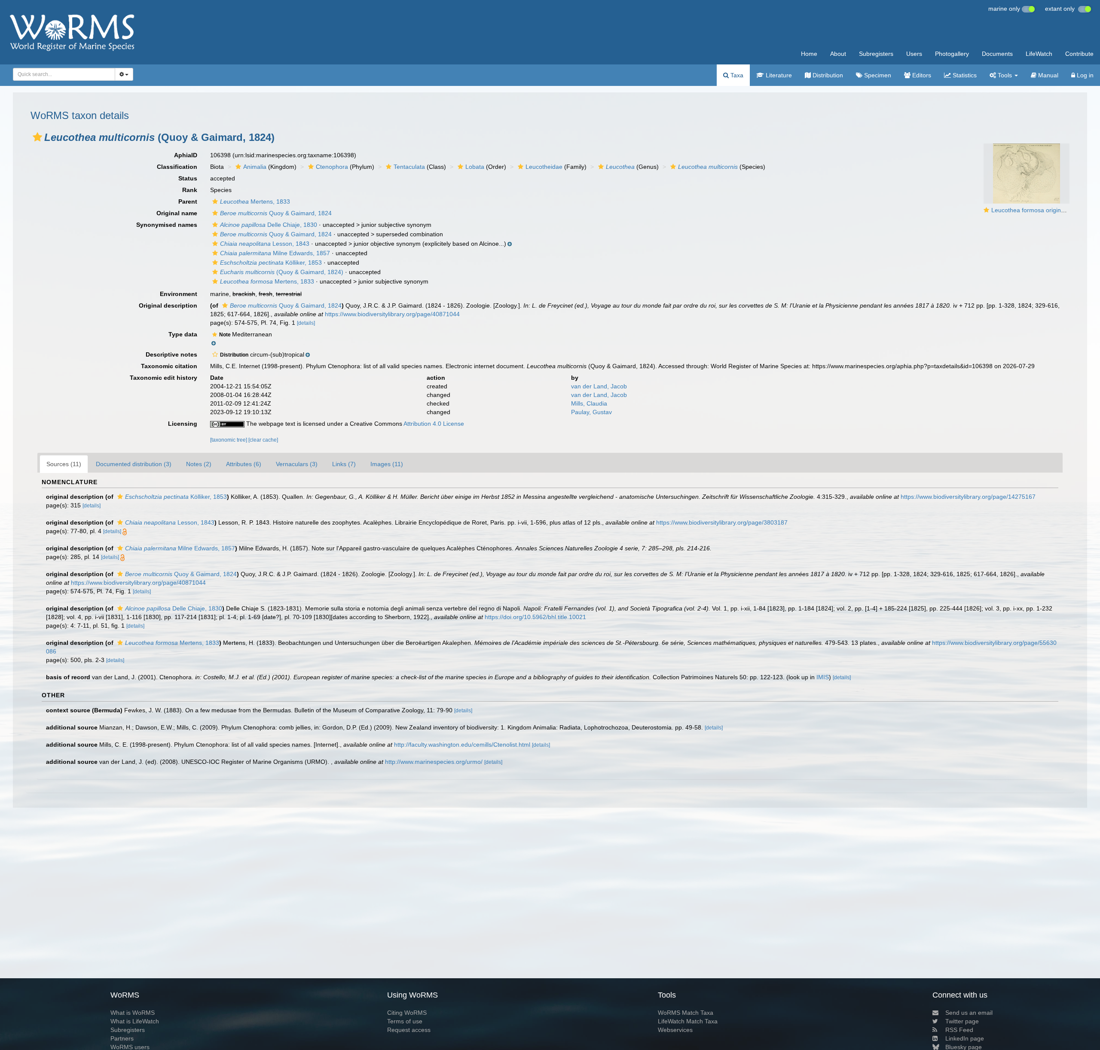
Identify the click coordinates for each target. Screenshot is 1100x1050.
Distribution (827, 75)
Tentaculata (409, 166)
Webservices (675, 1029)
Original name (176, 213)
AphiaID (185, 155)
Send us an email (969, 1012)
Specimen (876, 75)
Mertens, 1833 (255, 201)
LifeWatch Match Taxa (688, 1021)
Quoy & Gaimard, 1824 (276, 213)
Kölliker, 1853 (271, 262)
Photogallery (952, 53)
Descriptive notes (171, 354)
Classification (177, 166)
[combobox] (64, 74)
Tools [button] (1005, 75)
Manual (1047, 75)
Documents (997, 53)
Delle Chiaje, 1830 (268, 224)
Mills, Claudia (589, 403)
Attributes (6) (243, 464)
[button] (37, 137)
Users (914, 53)
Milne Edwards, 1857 (275, 253)
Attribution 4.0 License (433, 423)
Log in (1084, 75)
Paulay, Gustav (591, 412)
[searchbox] (61, 74)
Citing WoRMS (407, 1012)
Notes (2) (198, 464)
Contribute (1079, 53)
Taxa (736, 75)
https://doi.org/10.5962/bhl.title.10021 (535, 617)
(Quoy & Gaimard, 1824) (281, 272)
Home (809, 53)
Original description (168, 305)
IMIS (822, 677)
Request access (409, 1029)
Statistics (964, 75)
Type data (182, 334)
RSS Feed (959, 1029)
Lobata (474, 166)
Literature (778, 75)
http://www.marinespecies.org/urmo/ (434, 761)
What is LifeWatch (134, 1021)
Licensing (182, 423)
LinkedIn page (964, 1038)
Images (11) (386, 464)
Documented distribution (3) (133, 464)
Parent (187, 201)
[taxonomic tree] (229, 440)
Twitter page (962, 1021)
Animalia (254, 166)
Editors (921, 75)
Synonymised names (166, 224)
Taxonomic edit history (163, 377)
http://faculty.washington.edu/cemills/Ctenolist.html (462, 744)
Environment (178, 293)
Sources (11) (63, 464)
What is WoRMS (132, 1012)
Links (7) (344, 464)
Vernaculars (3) (297, 464)
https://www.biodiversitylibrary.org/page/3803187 (722, 522)
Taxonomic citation (169, 366)
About (838, 53)
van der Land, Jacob (599, 386)
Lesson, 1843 (264, 243)
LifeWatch (1039, 53)
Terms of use (404, 1021)
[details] (306, 323)
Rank (189, 189)
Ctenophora (332, 166)
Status (187, 178)
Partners (122, 1038)
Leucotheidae (544, 166)
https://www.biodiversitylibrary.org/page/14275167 (968, 496)
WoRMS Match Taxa (685, 1012)
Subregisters (876, 53)
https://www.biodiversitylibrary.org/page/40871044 (392, 314)
